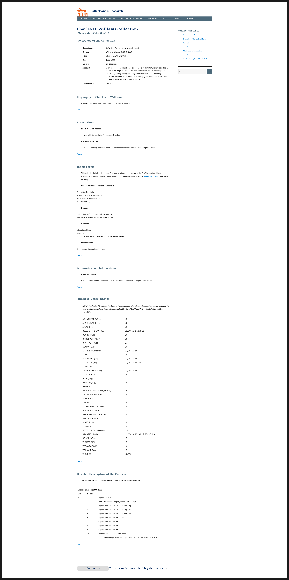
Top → (79, 110)
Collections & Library (102, 18)
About (177, 18)
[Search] (209, 71)
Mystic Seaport (154, 568)
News (190, 18)
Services (152, 18)
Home (84, 18)
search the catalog (151, 176)
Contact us (93, 568)
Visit (166, 18)
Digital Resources (131, 18)
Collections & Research (107, 11)
